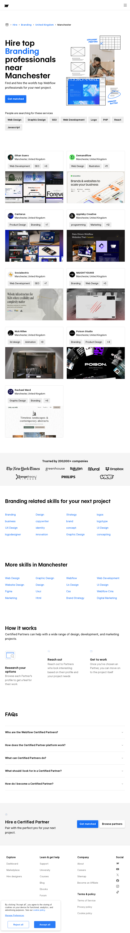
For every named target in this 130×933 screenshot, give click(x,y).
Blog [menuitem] (42, 883)
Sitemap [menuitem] (81, 876)
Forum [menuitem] (43, 895)
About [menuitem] (80, 863)
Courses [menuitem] (44, 876)
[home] (6, 6)
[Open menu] (125, 5)
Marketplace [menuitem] (13, 870)
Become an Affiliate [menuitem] (87, 883)
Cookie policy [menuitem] (84, 913)
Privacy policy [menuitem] (84, 907)
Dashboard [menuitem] (12, 863)
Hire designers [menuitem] (14, 876)
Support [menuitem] (44, 863)
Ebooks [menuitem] (44, 889)
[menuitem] (117, 863)
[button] (45, 166)
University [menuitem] (45, 870)
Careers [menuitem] (81, 870)
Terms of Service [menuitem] (86, 900)
